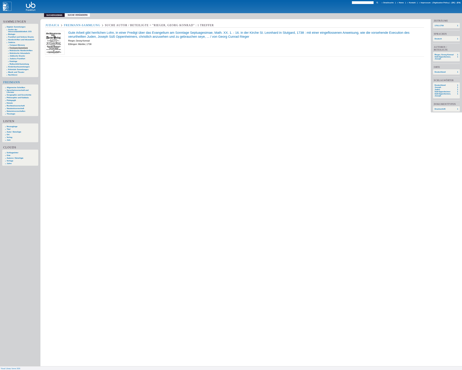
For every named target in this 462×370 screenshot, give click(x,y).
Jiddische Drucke (17, 56)
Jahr (9, 140)
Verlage (10, 161)
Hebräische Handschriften (21, 50)
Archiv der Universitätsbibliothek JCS (20, 30)
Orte (8, 155)
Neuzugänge (12, 126)
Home (401, 3)
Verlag (9, 137)
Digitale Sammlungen (16, 27)
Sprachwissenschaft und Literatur (18, 91)
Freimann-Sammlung (19, 48)
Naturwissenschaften (16, 111)
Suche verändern (78, 15)
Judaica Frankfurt (17, 59)
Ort (8, 135)
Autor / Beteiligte (14, 132)
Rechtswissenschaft (16, 106)
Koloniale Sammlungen (18, 69)
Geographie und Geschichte (19, 95)
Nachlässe (13, 75)
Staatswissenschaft (15, 108)
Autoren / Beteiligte (15, 158)
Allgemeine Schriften (16, 87)
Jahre (9, 163)
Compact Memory (17, 45)
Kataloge (13, 61)
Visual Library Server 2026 (10, 368)
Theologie (11, 114)
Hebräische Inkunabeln (20, 53)
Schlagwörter (12, 153)
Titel (8, 129)
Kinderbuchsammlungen (19, 67)
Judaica (11, 42)
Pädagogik (11, 100)
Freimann (11, 82)
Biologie (11, 34)
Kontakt (412, 3)
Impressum (426, 3)
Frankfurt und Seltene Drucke (21, 37)
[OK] (377, 2)
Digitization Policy (441, 3)
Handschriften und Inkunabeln (21, 40)
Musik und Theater (16, 72)
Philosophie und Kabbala (18, 98)
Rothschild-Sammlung (19, 64)
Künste (10, 103)
